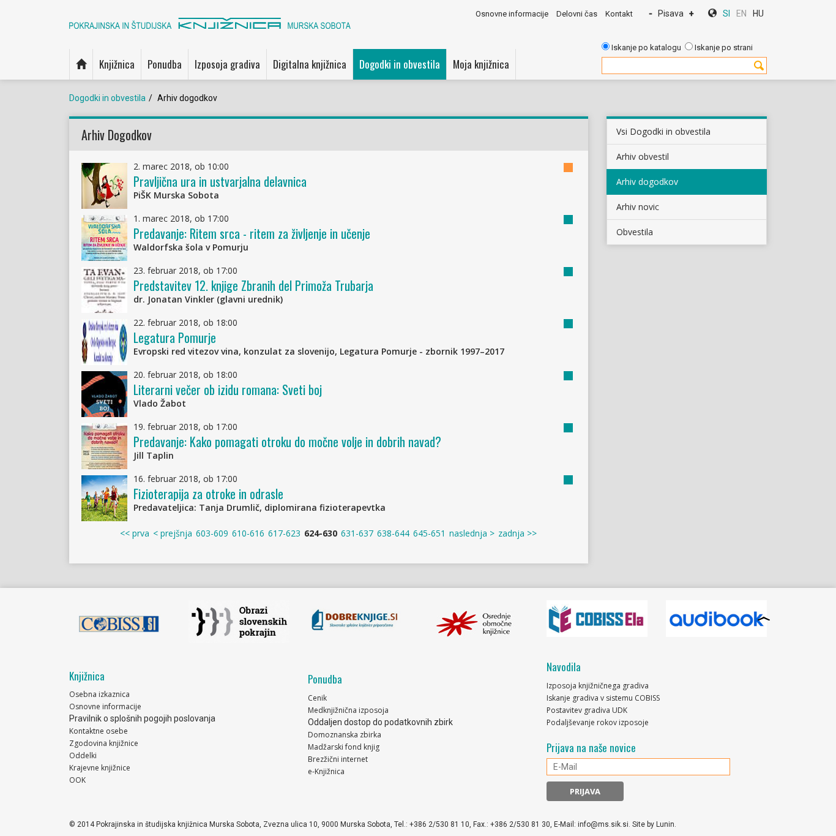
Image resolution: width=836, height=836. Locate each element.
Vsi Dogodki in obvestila (663, 131)
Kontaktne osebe (98, 731)
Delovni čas (576, 13)
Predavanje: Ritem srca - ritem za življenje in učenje (251, 233)
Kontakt (619, 13)
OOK (77, 780)
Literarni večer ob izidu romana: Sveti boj (227, 389)
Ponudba (164, 64)
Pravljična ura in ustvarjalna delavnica (220, 181)
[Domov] (81, 64)
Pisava (671, 13)
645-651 (429, 533)
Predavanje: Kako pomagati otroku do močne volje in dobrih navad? (287, 441)
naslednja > (472, 533)
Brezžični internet (338, 759)
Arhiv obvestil (642, 156)
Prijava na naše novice (591, 747)
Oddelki (83, 755)
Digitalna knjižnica (309, 64)
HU (758, 13)
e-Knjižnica (326, 771)
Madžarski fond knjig (343, 747)
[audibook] (716, 618)
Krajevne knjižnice (99, 768)
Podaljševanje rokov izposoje (598, 722)
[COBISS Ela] (597, 618)
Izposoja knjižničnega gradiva (598, 685)
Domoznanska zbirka (344, 734)
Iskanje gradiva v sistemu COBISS (603, 698)
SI (726, 13)
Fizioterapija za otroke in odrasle (208, 493)
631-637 (357, 533)
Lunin (665, 824)
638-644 (393, 533)
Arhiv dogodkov (647, 181)
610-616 (248, 533)
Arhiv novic (637, 207)
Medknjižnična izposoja (348, 710)
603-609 (212, 533)
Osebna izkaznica (99, 694)
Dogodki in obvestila (399, 64)
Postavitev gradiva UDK (587, 710)
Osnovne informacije (512, 13)
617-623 (284, 533)
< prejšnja (172, 533)
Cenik (317, 698)
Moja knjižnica (481, 64)
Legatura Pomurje (174, 337)
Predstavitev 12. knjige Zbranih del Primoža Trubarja (253, 285)
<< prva (134, 533)
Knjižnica (117, 64)
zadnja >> (517, 533)
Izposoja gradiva (227, 64)
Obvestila (634, 232)
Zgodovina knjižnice (103, 743)
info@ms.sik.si (603, 824)
